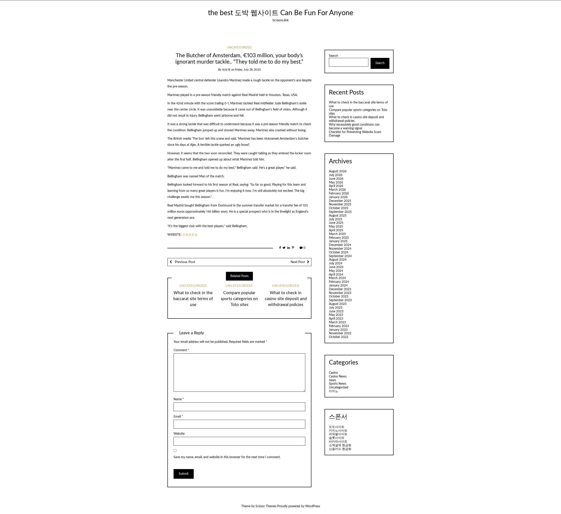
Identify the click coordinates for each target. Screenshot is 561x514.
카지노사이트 (338, 430)
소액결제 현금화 (340, 445)
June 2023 (336, 311)
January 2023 (338, 329)
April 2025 (336, 230)
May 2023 (336, 315)
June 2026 (336, 178)
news (332, 380)
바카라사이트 (338, 441)
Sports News (337, 383)
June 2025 (336, 222)
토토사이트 (336, 427)
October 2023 (338, 296)
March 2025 (337, 234)
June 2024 (336, 267)
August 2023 (337, 304)
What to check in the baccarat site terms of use (193, 299)
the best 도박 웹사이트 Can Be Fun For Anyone (280, 13)
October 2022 (338, 337)
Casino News (337, 376)
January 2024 (338, 285)
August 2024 (337, 259)
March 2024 (337, 278)
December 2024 (340, 245)
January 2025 (338, 241)
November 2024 (340, 248)
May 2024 (336, 270)
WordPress (312, 506)
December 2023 (340, 289)
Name (179, 399)
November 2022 (340, 333)
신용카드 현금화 (340, 449)
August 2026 (337, 171)
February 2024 (339, 281)
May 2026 (336, 182)
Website (179, 433)
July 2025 (335, 219)
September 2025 (340, 211)
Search (333, 55)
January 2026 (338, 197)
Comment (181, 350)
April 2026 (336, 186)
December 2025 (340, 201)
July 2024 (335, 263)
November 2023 (340, 293)
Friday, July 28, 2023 (248, 69)
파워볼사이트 (338, 434)
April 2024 (336, 274)
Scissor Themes (266, 506)
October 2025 (338, 208)
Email (178, 416)
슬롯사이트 (336, 437)
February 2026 (339, 193)
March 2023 (337, 322)
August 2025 (337, 215)
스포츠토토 (190, 234)
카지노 (333, 391)
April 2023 (336, 318)
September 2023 (340, 300)
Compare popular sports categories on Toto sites (239, 299)
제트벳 (226, 69)
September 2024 (340, 256)
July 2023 (335, 307)
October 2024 (338, 252)
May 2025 (336, 226)
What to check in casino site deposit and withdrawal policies (286, 299)
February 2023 (339, 326)
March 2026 (337, 189)
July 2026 (335, 175)
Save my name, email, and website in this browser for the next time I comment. (227, 457)
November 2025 (340, 204)
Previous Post (184, 262)
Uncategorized (239, 47)
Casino (333, 372)
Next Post (298, 262)
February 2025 (339, 237)
